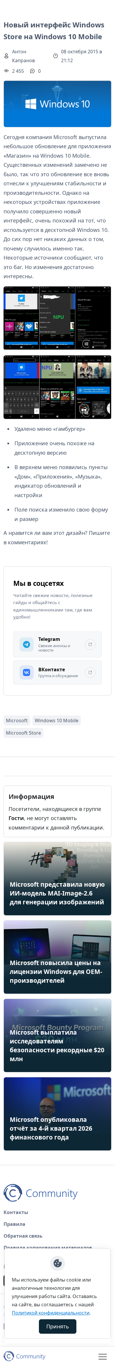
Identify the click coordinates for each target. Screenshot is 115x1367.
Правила (14, 1224)
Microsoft (17, 720)
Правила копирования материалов (48, 1247)
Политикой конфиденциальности (50, 1313)
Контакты (16, 1212)
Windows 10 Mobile (56, 720)
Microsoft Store (23, 733)
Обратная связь (23, 1236)
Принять (57, 1326)
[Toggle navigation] (102, 1356)
